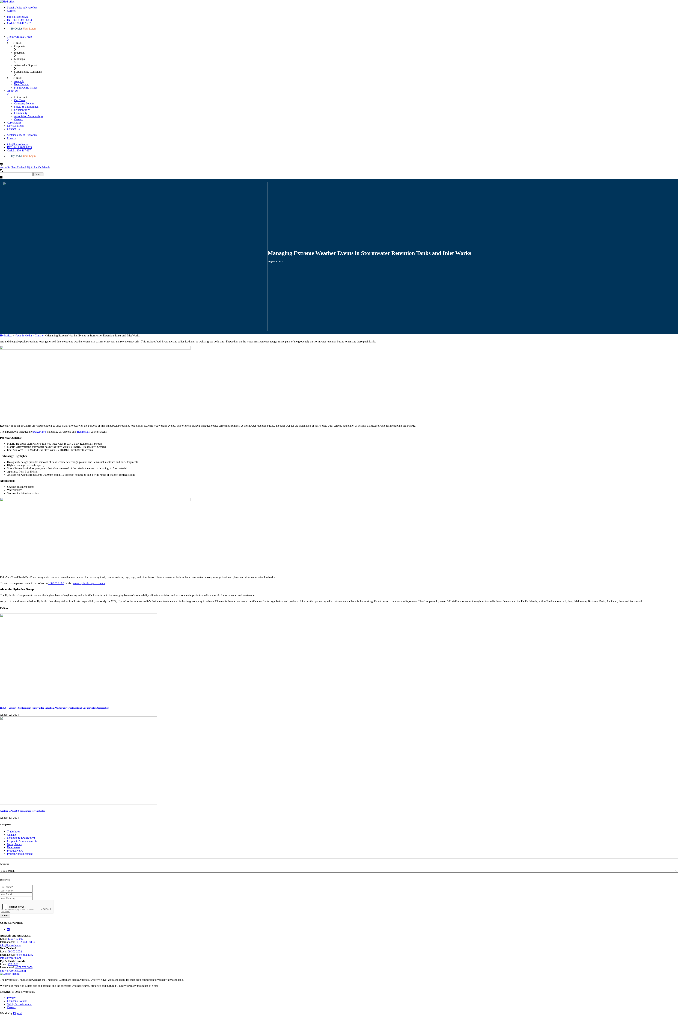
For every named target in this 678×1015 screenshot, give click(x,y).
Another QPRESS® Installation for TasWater (22, 810)
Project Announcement (19, 853)
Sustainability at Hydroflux (22, 7)
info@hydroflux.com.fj (13, 970)
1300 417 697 (56, 583)
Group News (14, 844)
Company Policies (17, 1000)
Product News (15, 850)
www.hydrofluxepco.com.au (89, 583)
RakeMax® (39, 431)
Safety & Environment (19, 1004)
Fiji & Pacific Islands (25, 87)
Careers (11, 10)
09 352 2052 (15, 951)
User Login (23, 28)
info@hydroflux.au (17, 16)
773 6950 (13, 964)
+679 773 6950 (23, 967)
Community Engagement (21, 837)
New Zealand (21, 84)
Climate (11, 834)
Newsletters (13, 847)
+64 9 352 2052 (24, 954)
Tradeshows (13, 831)
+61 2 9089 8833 (25, 941)
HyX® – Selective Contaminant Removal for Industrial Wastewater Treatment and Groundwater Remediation (54, 707)
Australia (19, 81)
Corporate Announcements (22, 841)
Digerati (17, 1013)
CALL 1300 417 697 (19, 23)
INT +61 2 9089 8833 (19, 19)
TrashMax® (83, 431)
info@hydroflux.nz (10, 957)
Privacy (11, 997)
